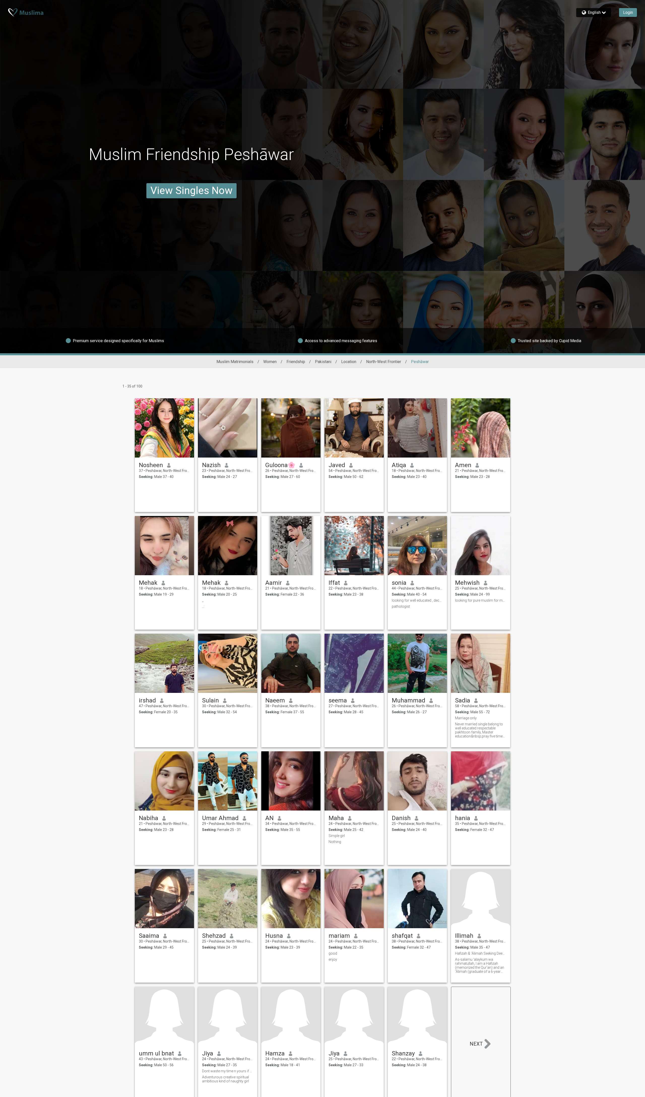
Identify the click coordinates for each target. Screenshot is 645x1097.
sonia (399, 582)
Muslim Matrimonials (234, 361)
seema (338, 700)
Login (628, 12)
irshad (147, 700)
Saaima (149, 935)
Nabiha (148, 818)
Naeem (275, 700)
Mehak (148, 582)
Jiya (207, 1053)
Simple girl (337, 836)
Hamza (275, 1053)
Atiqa (399, 465)
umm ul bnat (156, 1053)
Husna (274, 935)
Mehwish (467, 582)
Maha (336, 818)
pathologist (401, 606)
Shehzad (214, 935)
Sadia (462, 700)
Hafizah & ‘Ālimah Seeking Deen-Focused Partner (480, 953)
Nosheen (151, 465)
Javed (337, 465)
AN (269, 818)
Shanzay (403, 1053)
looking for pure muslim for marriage (480, 600)
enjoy (333, 959)
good (333, 953)
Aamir (273, 582)
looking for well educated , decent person (417, 600)
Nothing (335, 842)
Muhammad (408, 700)
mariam (339, 935)
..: (203, 606)
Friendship (295, 361)
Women (270, 361)
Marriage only (466, 718)
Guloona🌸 (280, 465)
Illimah (464, 935)
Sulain (210, 700)
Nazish (211, 465)
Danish (401, 818)
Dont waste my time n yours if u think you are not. (227, 1071)
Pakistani (323, 361)
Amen (463, 465)
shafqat (402, 935)
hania (462, 818)
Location (348, 361)
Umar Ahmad (220, 818)
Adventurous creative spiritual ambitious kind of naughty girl (225, 1079)
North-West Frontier (383, 361)
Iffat (334, 582)
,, (203, 600)
